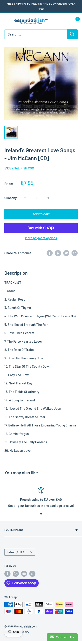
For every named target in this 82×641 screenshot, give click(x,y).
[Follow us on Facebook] (7, 574)
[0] (74, 21)
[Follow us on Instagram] (16, 574)
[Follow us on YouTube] (24, 574)
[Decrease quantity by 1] (25, 197)
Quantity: (11, 198)
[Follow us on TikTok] (32, 574)
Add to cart (41, 214)
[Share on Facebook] (50, 253)
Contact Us (64, 637)
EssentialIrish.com (19, 168)
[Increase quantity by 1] (48, 197)
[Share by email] (75, 253)
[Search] (72, 34)
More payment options (41, 238)
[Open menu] (6, 21)
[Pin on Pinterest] (58, 253)
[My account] (65, 21)
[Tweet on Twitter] (66, 253)
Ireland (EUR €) (16, 552)
